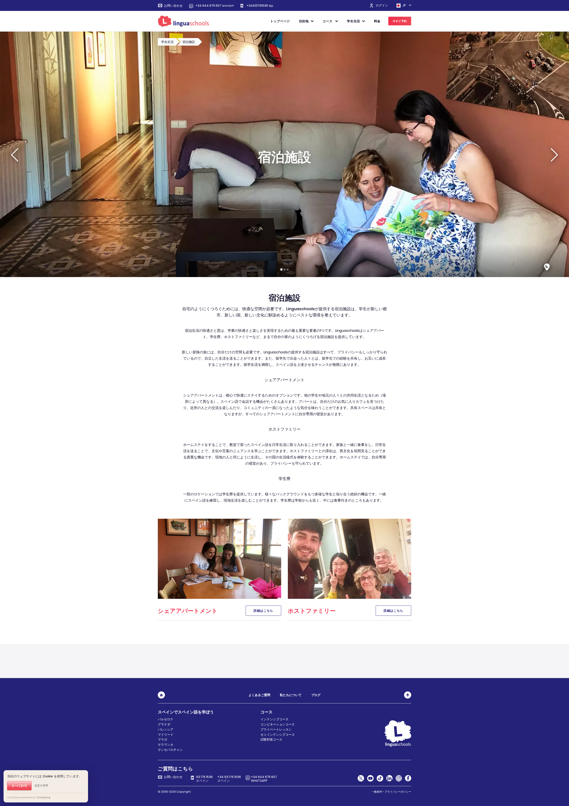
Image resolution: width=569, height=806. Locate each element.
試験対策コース (271, 739)
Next (554, 155)
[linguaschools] (183, 21)
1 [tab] (281, 269)
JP (404, 6)
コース (328, 21)
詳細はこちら (263, 610)
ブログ (316, 695)
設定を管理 (41, 785)
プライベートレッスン (276, 729)
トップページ (280, 21)
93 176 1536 (204, 779)
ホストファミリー (312, 611)
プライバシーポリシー (398, 792)
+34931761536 (259, 6)
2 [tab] (284, 269)
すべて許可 (19, 786)
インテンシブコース (274, 719)
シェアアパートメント (188, 611)
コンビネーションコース (277, 724)
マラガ (162, 739)
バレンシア (165, 729)
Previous (14, 155)
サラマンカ (165, 744)
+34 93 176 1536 (229, 779)
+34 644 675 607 (214, 6)
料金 (377, 21)
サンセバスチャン (170, 749)
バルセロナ (165, 719)
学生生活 (353, 21)
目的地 (304, 21)
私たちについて (291, 695)
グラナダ (164, 724)
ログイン (382, 5)
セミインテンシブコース (277, 734)
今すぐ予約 (400, 21)
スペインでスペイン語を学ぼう (186, 712)
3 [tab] (288, 269)
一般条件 (376, 792)
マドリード (165, 734)
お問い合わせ (173, 6)
